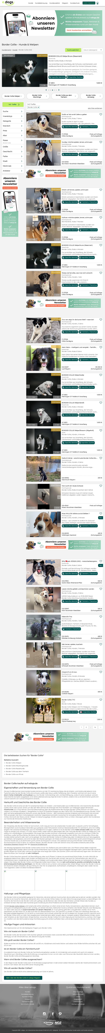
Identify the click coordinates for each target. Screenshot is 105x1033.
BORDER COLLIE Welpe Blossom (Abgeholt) (78, 430)
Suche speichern (73, 50)
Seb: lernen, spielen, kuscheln (72, 644)
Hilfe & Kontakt (78, 994)
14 (95, 727)
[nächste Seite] (100, 727)
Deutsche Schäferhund (39, 844)
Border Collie (33, 107)
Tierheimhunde (27, 1002)
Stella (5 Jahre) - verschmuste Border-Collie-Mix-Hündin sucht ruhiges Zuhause (80, 458)
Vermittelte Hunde (27, 1004)
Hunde (15, 50)
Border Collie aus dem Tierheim (66, 96)
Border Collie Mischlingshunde (17, 766)
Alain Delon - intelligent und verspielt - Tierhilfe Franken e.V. (80, 347)
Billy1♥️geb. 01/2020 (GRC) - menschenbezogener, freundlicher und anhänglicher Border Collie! (80, 561)
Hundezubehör (27, 997)
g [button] (46, 90)
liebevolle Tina (67, 617)
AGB (78, 997)
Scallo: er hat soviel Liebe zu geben (74, 114)
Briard (21, 844)
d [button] (46, 70)
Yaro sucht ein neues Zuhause (72, 486)
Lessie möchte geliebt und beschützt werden (78, 589)
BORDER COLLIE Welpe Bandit (73, 403)
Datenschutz (78, 1002)
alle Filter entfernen (95, 108)
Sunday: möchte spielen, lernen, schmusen (77, 142)
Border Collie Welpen (13, 96)
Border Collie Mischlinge (39, 96)
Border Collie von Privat (14, 774)
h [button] (59, 90)
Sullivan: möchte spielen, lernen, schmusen (77, 217)
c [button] (3, 70)
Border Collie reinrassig (93, 96)
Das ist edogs (78, 992)
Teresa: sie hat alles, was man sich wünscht (77, 273)
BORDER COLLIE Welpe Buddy (73, 375)
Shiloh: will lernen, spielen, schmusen (75, 190)
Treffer (14, 104)
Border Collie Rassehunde (15, 769)
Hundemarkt (6, 50)
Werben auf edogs (78, 1004)
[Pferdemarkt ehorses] (48, 1023)
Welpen (27, 999)
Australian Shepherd (11, 844)
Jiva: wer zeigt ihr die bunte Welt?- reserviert (78, 320)
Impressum (78, 999)
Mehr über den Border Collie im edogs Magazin (23, 978)
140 (10, 104)
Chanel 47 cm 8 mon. (69, 672)
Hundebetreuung (27, 994)
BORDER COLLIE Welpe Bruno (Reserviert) (65, 56)
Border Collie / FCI (68, 700)
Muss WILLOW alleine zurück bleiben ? (76, 513)
